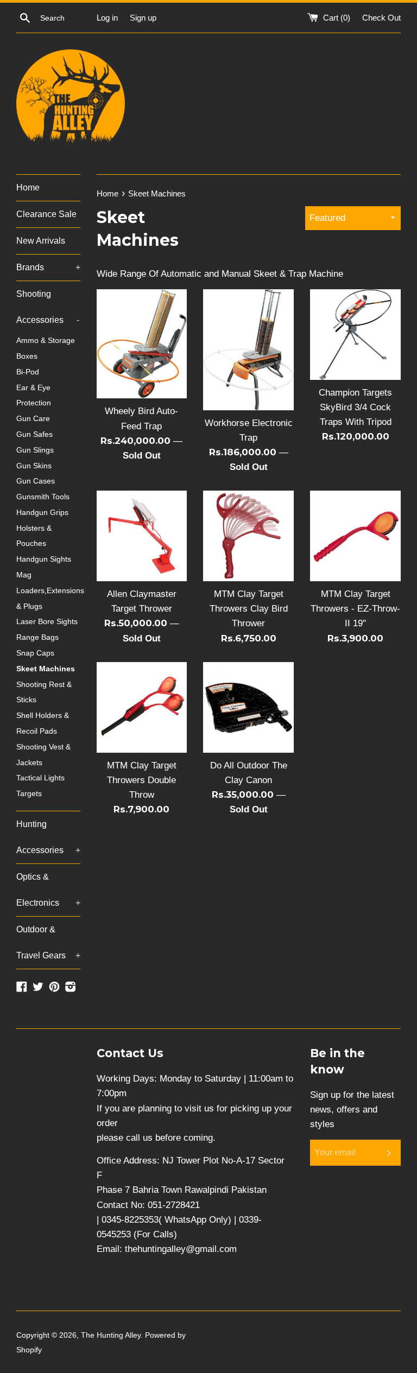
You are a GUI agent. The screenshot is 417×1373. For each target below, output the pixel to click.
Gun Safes (34, 434)
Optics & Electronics (48, 889)
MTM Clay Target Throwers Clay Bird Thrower (249, 608)
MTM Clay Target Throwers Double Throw (141, 780)
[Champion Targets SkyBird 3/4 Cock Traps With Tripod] (355, 334)
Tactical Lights (40, 778)
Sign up (143, 17)
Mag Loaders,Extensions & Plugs (48, 591)
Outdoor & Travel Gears (48, 942)
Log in (107, 17)
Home (28, 187)
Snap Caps (35, 653)
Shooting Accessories (47, 307)
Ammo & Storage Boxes (45, 348)
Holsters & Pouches (34, 536)
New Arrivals (40, 240)
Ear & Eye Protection (33, 396)
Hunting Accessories (48, 837)
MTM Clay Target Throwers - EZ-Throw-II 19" (355, 608)
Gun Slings (35, 450)
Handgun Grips (42, 512)
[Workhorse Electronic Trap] (248, 349)
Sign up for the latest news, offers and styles (352, 1109)
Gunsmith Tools (43, 497)
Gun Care (33, 419)
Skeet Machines (45, 669)
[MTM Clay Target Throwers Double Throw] (142, 707)
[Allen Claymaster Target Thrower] (142, 536)
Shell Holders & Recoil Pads (42, 723)
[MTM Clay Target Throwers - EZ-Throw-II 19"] (355, 536)
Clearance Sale (46, 214)
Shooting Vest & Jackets (43, 755)
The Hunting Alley (111, 1335)
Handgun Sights (43, 559)
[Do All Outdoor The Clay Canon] (248, 707)
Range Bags (37, 637)
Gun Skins (34, 466)
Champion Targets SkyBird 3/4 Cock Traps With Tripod (355, 407)
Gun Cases (35, 481)
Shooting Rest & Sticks (44, 692)
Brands (48, 267)
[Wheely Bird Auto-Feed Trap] (142, 343)
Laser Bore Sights (47, 622)
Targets (29, 794)
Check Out (381, 17)
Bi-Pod (27, 372)
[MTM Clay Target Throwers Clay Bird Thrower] (248, 536)
